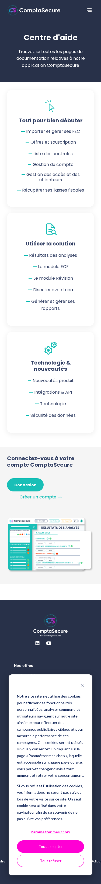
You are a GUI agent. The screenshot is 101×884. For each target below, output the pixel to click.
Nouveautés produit (53, 380)
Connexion (25, 485)
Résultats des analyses (53, 255)
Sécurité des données (53, 415)
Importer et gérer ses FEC (53, 131)
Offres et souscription (53, 142)
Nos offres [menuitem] (23, 665)
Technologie (53, 404)
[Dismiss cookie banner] (82, 686)
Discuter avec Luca (53, 290)
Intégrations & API (53, 392)
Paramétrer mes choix (50, 832)
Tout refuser (50, 860)
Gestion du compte (53, 164)
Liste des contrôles (53, 154)
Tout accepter (51, 846)
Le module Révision (53, 278)
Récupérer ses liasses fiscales (53, 190)
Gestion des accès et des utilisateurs (53, 177)
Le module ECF (53, 267)
